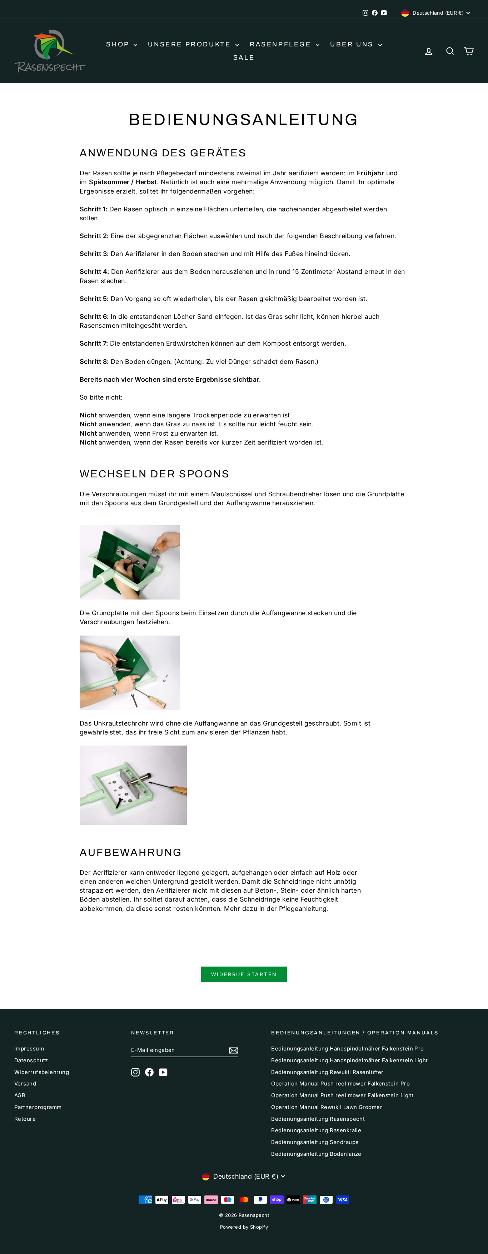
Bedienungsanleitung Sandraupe (315, 1142)
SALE (244, 57)
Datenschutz (31, 1060)
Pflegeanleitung (303, 908)
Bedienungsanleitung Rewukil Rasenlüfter (327, 1072)
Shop (119, 44)
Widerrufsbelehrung (41, 1072)
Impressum (29, 1048)
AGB (19, 1095)
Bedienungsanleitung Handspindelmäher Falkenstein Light (349, 1060)
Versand (25, 1083)
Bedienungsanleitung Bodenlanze (316, 1153)
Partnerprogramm (38, 1107)
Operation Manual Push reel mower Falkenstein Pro (340, 1083)
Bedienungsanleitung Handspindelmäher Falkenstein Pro (347, 1048)
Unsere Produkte (191, 44)
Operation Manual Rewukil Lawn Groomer (326, 1107)
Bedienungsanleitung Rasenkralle (316, 1130)
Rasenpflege (282, 44)
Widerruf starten (244, 974)
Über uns (353, 44)
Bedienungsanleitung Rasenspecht (318, 1118)
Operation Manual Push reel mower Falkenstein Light (342, 1095)
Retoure (25, 1118)
